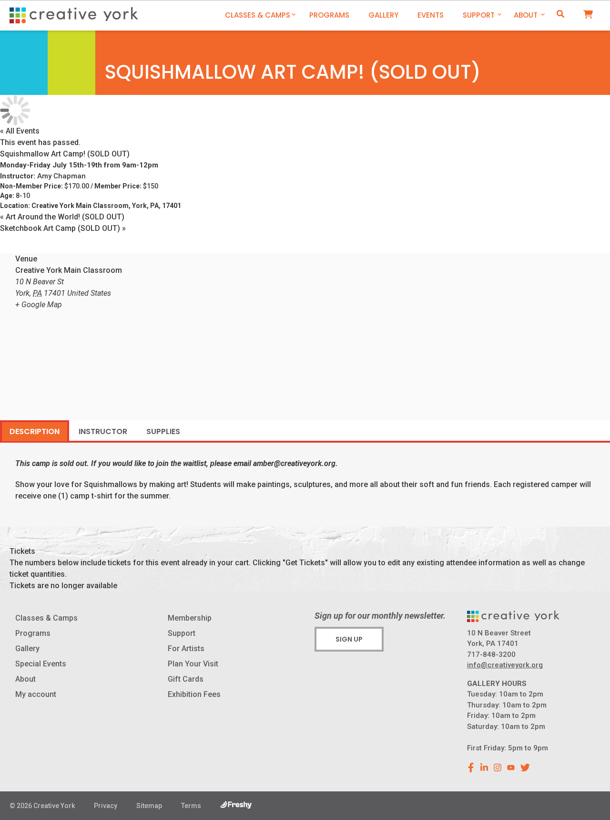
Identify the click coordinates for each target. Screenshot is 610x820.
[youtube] (511, 767)
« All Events (20, 130)
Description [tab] (35, 431)
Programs (329, 15)
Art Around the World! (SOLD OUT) (62, 216)
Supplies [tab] (163, 431)
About (526, 15)
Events (430, 15)
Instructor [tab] (103, 431)
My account (35, 694)
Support (479, 15)
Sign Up (349, 639)
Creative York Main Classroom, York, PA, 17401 (106, 205)
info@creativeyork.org (505, 665)
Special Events (40, 663)
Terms (191, 806)
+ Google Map (38, 304)
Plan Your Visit (193, 663)
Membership (190, 618)
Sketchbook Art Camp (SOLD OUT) (63, 228)
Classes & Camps (257, 15)
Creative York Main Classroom (68, 270)
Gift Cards (185, 679)
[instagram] (497, 767)
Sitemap (149, 806)
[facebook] (471, 767)
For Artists (186, 648)
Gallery (383, 15)
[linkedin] (484, 767)
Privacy (105, 806)
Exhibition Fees (194, 694)
